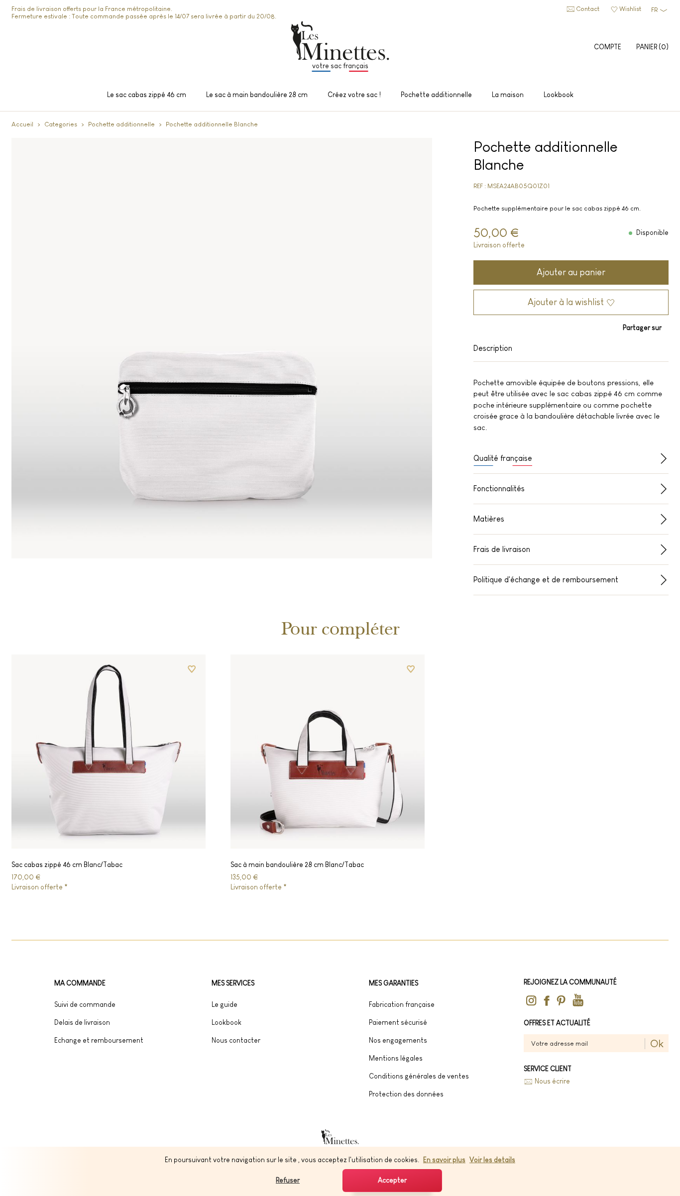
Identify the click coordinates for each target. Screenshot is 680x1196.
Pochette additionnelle (121, 124)
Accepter (392, 1180)
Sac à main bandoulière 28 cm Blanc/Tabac (297, 865)
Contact (587, 8)
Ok (657, 1043)
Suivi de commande (84, 1004)
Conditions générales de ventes (419, 1076)
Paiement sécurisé (398, 1022)
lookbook (226, 1022)
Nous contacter (236, 1040)
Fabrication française (402, 1004)
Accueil (22, 124)
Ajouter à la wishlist (566, 302)
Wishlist (630, 8)
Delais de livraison (82, 1022)
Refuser (288, 1180)
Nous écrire (552, 1081)
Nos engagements (398, 1040)
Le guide (224, 1004)
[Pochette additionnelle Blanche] (221, 348)
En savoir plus (444, 1160)
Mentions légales (396, 1058)
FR (654, 9)
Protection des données (406, 1094)
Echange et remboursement (98, 1040)
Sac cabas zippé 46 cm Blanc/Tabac (66, 865)
